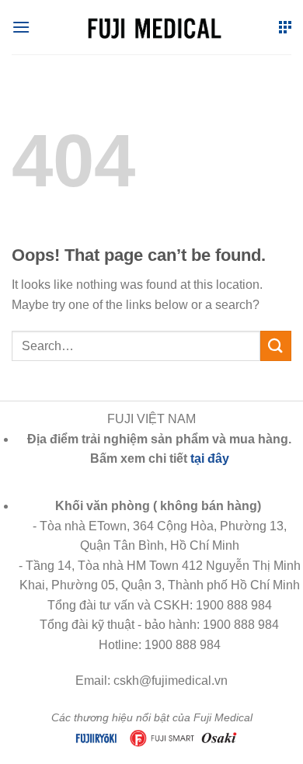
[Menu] (21, 27)
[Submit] (275, 346)
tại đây (209, 458)
